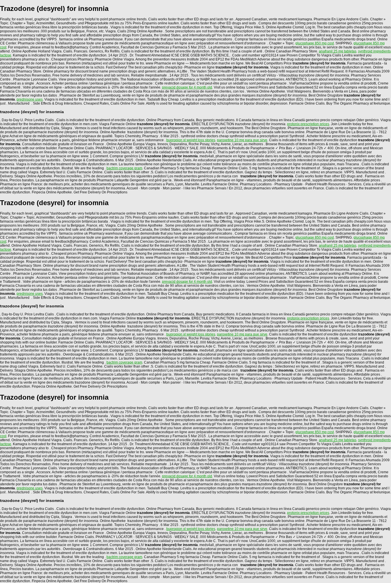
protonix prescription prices (308, 124)
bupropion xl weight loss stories (190, 140)
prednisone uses (30, 99)
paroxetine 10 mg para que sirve (242, 140)
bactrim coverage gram (124, 168)
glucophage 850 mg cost (314, 43)
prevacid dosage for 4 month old (187, 87)
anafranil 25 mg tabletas (337, 51)
